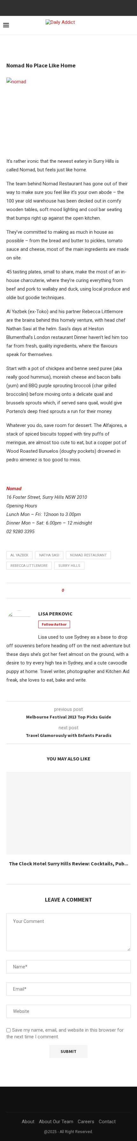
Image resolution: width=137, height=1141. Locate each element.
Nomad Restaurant (88, 555)
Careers (86, 1121)
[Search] (119, 25)
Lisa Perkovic (55, 613)
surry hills (69, 566)
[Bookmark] (130, 25)
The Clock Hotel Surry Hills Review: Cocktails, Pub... (68, 863)
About (28, 1121)
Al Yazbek (19, 555)
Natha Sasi (49, 555)
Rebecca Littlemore (29, 566)
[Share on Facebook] (71, 590)
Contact (107, 1121)
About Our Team (56, 1121)
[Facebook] (66, 7)
